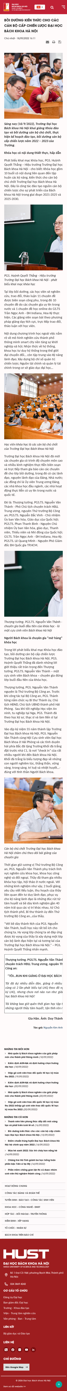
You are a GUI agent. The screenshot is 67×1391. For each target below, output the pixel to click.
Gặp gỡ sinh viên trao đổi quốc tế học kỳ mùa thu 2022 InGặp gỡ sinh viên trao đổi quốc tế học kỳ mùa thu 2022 (32, 1106)
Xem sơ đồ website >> (14, 1386)
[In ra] (54, 42)
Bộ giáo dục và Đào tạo (16, 1333)
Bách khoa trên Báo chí (19, 1235)
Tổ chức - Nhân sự (15, 1228)
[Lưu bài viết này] (60, 42)
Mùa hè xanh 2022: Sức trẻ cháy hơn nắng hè (32, 1151)
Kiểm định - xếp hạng (17, 1221)
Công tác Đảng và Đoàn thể (22, 1193)
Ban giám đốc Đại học (15, 1302)
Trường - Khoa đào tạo (16, 1307)
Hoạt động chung (16, 1186)
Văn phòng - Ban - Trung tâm (19, 1318)
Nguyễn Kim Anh (53, 1027)
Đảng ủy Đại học (12, 1297)
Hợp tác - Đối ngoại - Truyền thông (26, 1214)
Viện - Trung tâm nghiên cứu (19, 1313)
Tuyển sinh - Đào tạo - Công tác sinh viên (29, 1200)
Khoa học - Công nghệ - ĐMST (22, 1207)
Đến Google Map (14, 1367)
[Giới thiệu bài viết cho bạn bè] (48, 42)
